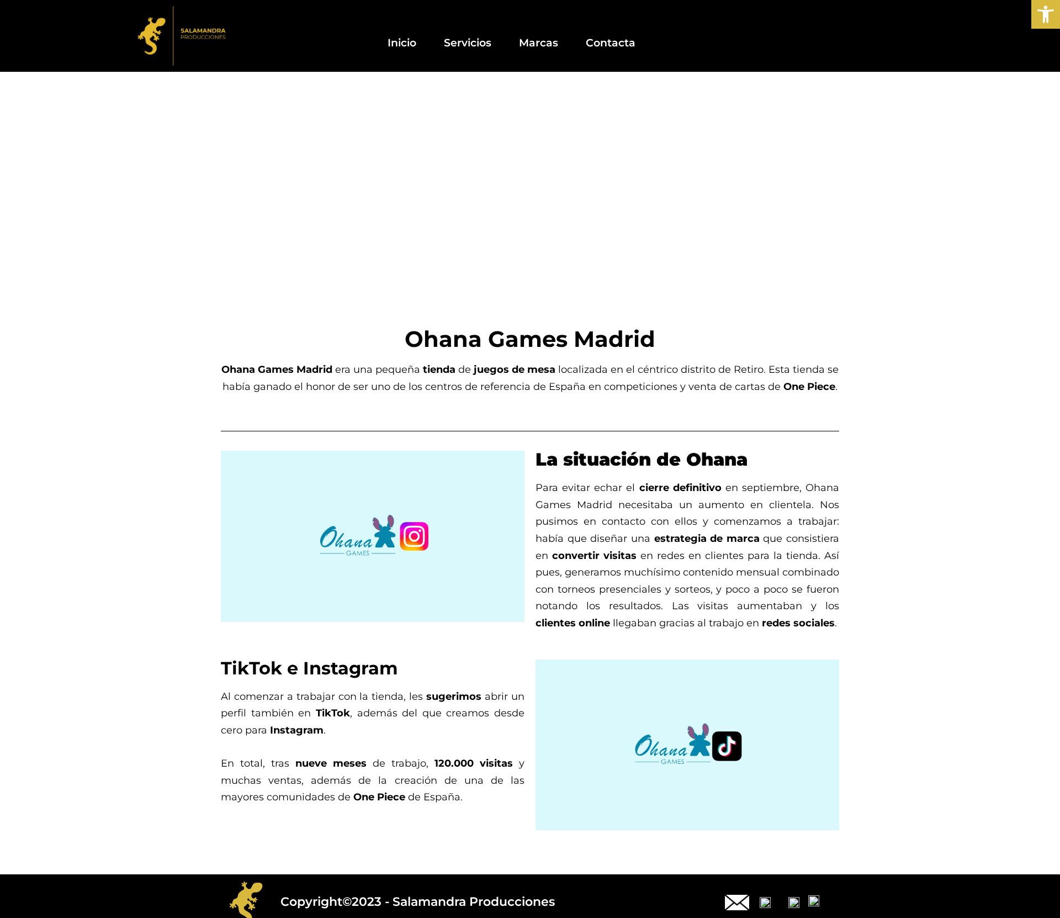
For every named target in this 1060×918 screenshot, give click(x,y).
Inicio (402, 42)
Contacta (610, 42)
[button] (1045, 14)
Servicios (467, 42)
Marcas (538, 42)
